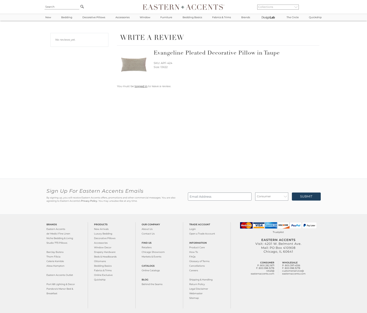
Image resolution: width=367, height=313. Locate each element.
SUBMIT (306, 196)
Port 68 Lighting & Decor (60, 284)
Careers (193, 270)
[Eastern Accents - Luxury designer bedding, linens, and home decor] (183, 7)
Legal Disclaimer (198, 288)
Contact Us (148, 233)
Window (145, 17)
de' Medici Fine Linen (58, 233)
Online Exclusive (103, 275)
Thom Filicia (53, 256)
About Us (147, 229)
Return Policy (197, 284)
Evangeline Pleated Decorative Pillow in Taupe (217, 53)
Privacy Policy (89, 201)
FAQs (192, 256)
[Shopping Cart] (321, 7)
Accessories (122, 17)
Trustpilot (278, 232)
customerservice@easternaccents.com (294, 272)
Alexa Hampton (55, 265)
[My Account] (318, 7)
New (48, 17)
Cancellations (197, 265)
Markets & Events (151, 256)
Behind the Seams (152, 284)
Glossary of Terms (199, 261)
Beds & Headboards (105, 256)
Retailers (147, 247)
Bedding (66, 17)
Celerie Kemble (55, 261)
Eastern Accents (55, 229)
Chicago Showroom (153, 252)
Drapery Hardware (104, 252)
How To (193, 252)
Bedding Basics (192, 17)
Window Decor (102, 247)
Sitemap (194, 298)
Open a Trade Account (202, 233)
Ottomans (100, 261)
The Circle (293, 17)
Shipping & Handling (201, 279)
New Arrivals (101, 229)
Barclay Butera (54, 252)
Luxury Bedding (103, 233)
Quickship (315, 17)
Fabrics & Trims (221, 17)
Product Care (197, 247)
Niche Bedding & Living (59, 238)
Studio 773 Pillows (56, 242)
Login (192, 229)
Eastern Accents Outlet (59, 275)
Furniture (166, 17)
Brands (245, 17)
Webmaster (196, 293)
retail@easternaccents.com (262, 272)
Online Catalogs (151, 270)
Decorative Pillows (93, 17)
